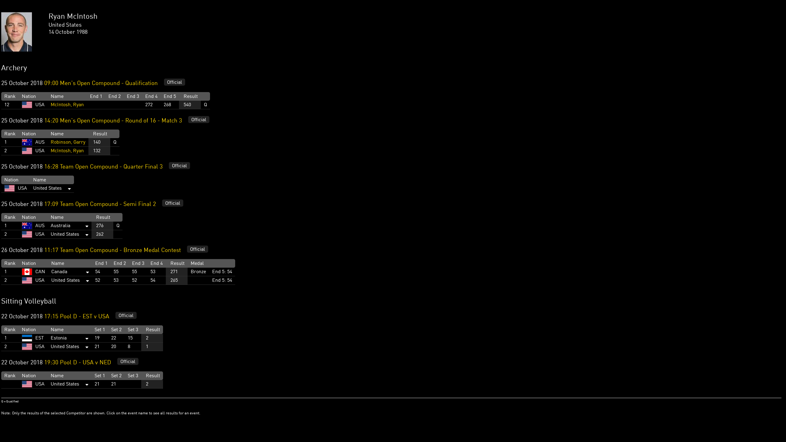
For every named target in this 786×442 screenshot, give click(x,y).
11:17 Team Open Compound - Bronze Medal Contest (112, 250)
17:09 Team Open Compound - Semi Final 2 (100, 204)
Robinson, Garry (68, 142)
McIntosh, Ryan (67, 105)
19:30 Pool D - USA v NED (77, 363)
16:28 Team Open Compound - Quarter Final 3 (103, 167)
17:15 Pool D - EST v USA (76, 317)
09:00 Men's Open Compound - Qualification (101, 83)
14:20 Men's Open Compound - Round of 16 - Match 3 (113, 121)
